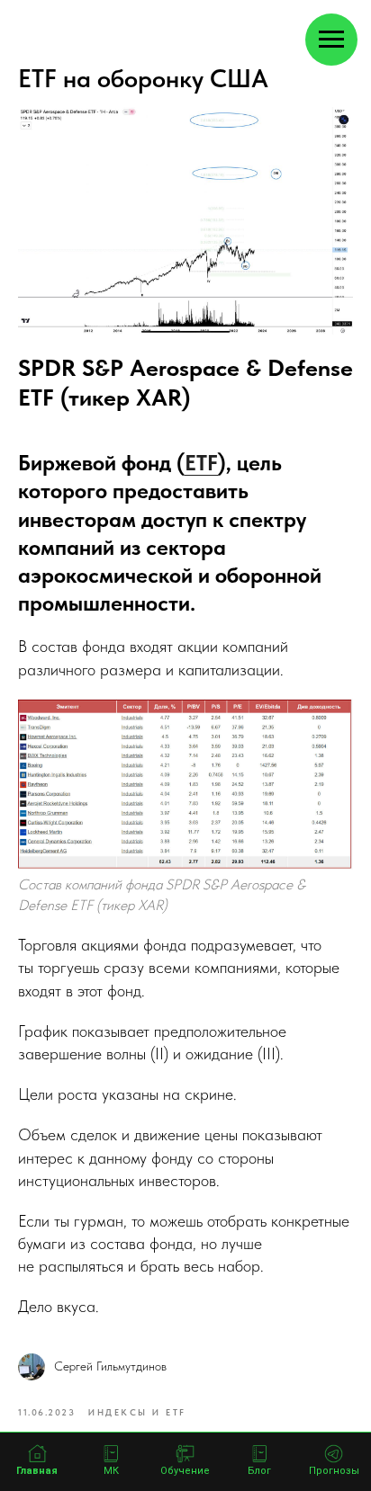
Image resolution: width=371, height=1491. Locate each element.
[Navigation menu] (331, 40)
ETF (201, 463)
